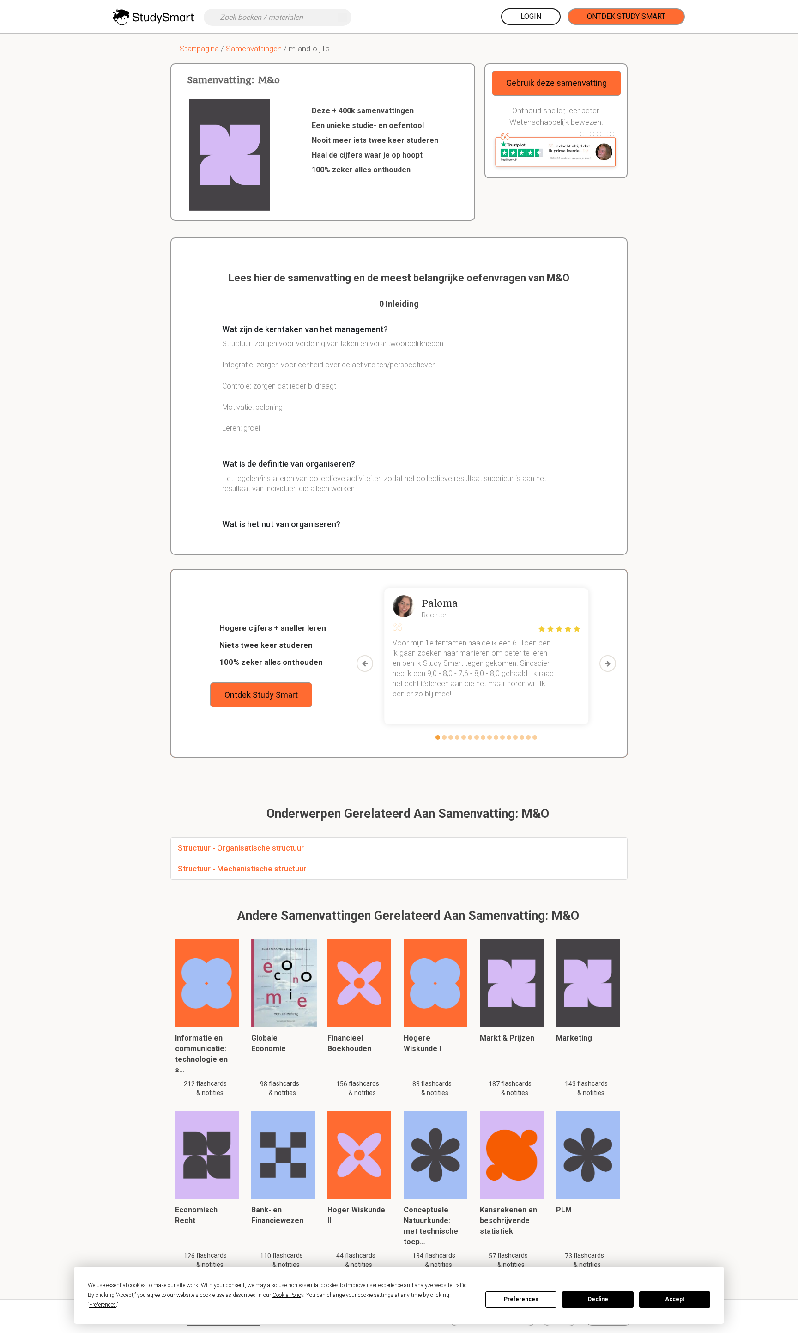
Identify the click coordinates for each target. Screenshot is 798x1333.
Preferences (521, 1299)
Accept (674, 1299)
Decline (598, 1299)
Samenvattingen (254, 48)
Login (530, 16)
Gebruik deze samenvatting (556, 83)
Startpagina (199, 48)
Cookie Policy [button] (287, 1295)
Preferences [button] (102, 1305)
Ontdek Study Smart (626, 16)
